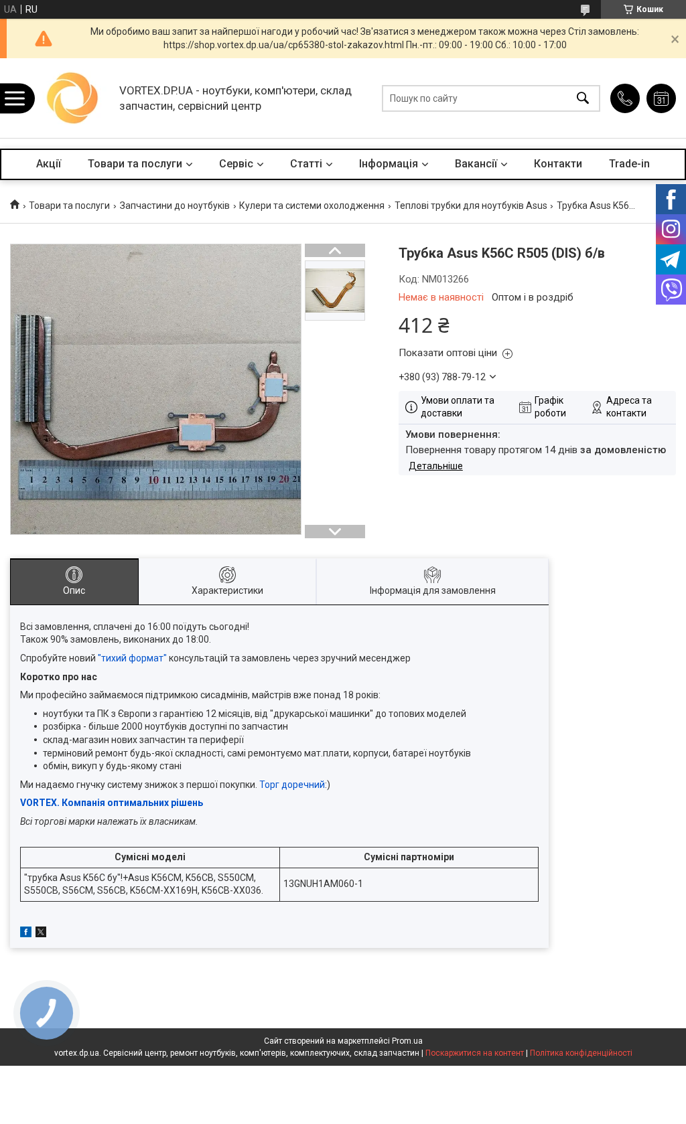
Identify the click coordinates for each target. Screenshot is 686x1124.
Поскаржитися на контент (474, 1053)
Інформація (388, 163)
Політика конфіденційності (581, 1053)
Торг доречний (292, 784)
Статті (306, 163)
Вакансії (476, 163)
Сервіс (236, 163)
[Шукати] (583, 98)
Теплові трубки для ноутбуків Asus (471, 205)
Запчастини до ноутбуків (175, 205)
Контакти (558, 163)
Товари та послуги (135, 163)
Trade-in (629, 163)
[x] (41, 934)
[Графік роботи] (661, 98)
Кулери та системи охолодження (312, 205)
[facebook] (25, 934)
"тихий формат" (132, 658)
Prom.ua (407, 1041)
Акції (48, 163)
